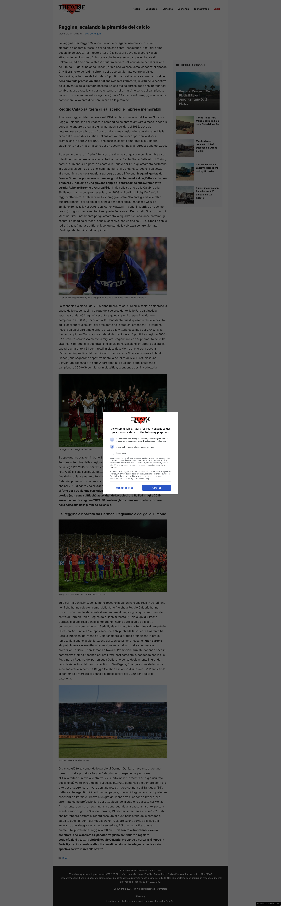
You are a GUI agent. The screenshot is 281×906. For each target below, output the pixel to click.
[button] (140, 453)
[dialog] (140, 453)
